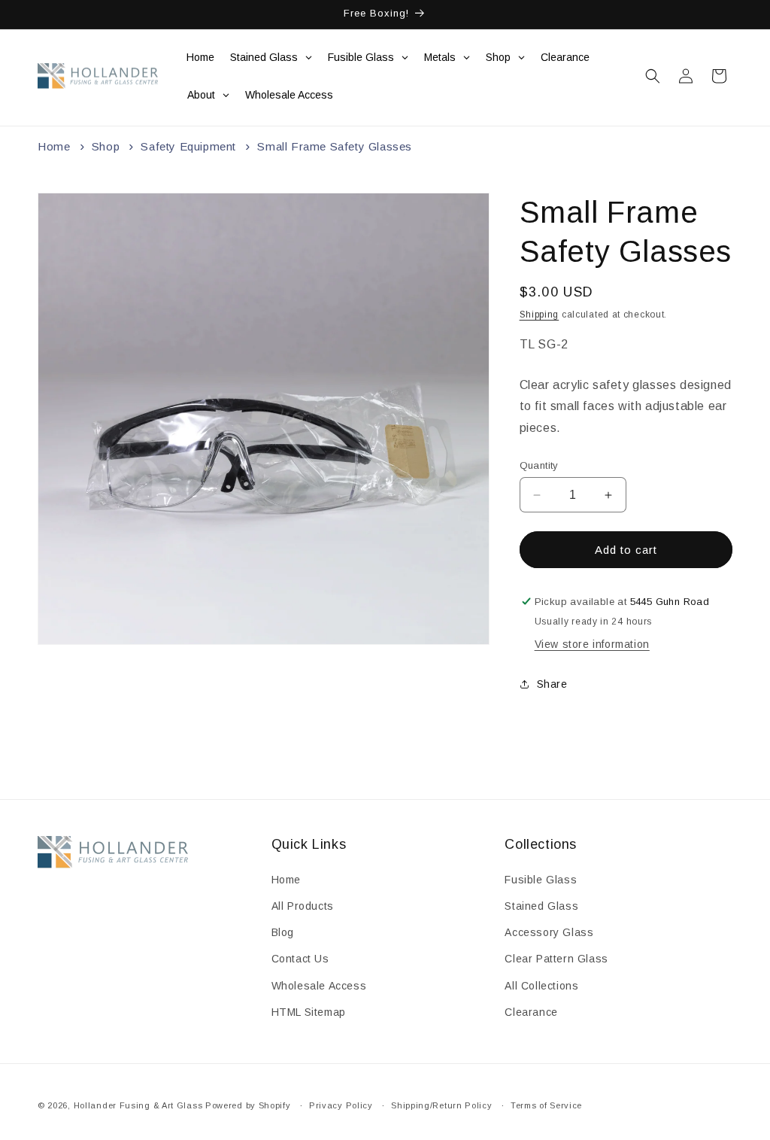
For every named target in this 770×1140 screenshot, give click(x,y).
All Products (302, 906)
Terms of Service (546, 1105)
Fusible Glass (541, 880)
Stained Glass (541, 906)
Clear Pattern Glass (556, 959)
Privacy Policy (341, 1105)
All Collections (541, 986)
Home (54, 146)
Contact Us (300, 959)
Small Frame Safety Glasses (334, 146)
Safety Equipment (188, 146)
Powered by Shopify (248, 1105)
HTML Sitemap (308, 1012)
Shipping (539, 314)
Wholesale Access (319, 986)
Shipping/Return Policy (441, 1105)
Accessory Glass (549, 932)
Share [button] (552, 684)
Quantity (539, 465)
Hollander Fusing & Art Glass (138, 1105)
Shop (106, 146)
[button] (652, 76)
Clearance (531, 1012)
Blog (282, 932)
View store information (592, 644)
